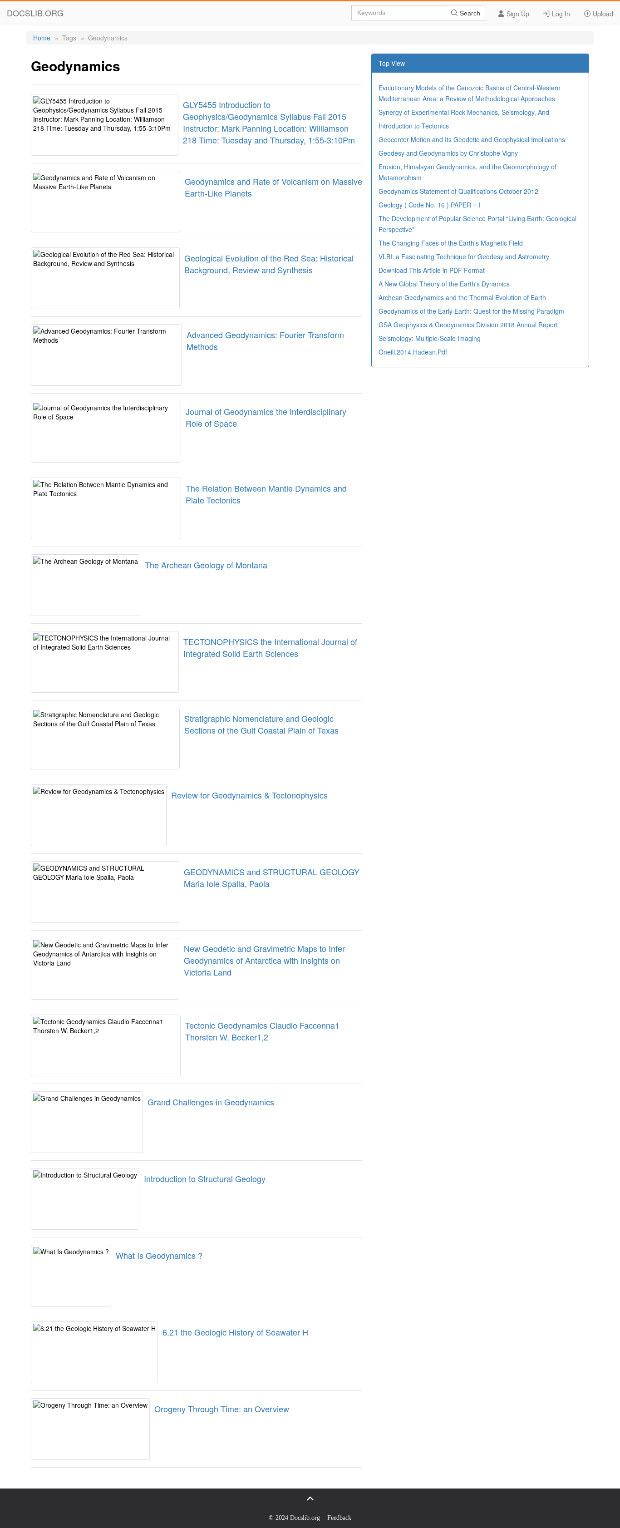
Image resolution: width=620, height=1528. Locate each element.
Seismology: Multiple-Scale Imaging (430, 338)
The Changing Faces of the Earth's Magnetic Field (451, 242)
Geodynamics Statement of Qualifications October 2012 (458, 191)
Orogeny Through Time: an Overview (221, 1409)
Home (41, 37)
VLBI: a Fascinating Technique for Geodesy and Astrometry (464, 256)
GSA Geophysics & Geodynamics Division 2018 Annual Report (468, 324)
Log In (560, 13)
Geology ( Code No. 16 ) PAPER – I (429, 204)
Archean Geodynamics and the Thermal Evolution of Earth (462, 297)
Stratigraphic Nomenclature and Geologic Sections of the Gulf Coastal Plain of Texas (261, 724)
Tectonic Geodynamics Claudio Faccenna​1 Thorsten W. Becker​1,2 (262, 1031)
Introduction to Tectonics (414, 125)
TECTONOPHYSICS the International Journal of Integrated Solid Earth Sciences (270, 647)
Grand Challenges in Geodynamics (211, 1102)
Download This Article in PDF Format (432, 270)
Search (469, 13)
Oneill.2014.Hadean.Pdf (413, 351)
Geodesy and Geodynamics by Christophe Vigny (448, 153)
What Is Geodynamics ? (159, 1255)
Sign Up (517, 13)
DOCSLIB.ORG (35, 13)
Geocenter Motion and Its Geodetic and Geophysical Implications (472, 139)
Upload (602, 13)
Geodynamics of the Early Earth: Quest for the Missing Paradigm (471, 310)
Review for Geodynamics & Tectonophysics (249, 795)
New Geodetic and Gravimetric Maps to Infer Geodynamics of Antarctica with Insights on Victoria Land (264, 960)
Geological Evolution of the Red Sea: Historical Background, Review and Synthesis (269, 264)
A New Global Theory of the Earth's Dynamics (444, 283)
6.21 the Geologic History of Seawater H (235, 1332)
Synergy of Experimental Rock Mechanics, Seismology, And (464, 112)
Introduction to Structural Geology (205, 1178)
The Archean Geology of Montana (206, 565)
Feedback (339, 1517)
